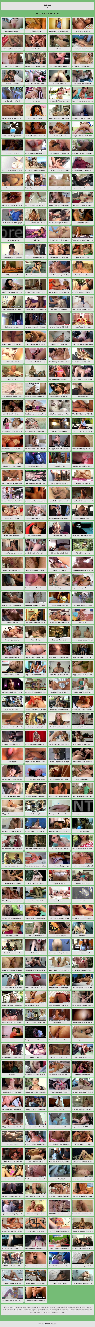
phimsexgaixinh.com (50, 1324)
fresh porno (47, 5)
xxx (48, 7)
